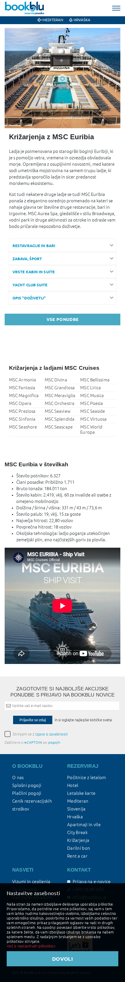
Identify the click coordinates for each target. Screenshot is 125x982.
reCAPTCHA (33, 742)
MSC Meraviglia (60, 395)
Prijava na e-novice (91, 881)
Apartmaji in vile (84, 824)
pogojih (54, 742)
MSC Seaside (92, 411)
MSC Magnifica (24, 395)
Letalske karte (81, 793)
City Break (77, 832)
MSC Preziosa (22, 411)
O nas (18, 777)
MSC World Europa (91, 429)
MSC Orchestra (59, 403)
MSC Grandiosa (60, 387)
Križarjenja (78, 840)
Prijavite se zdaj (32, 720)
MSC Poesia (91, 403)
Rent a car (77, 856)
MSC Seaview (58, 411)
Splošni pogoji (26, 785)
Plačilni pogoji (27, 793)
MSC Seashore (23, 426)
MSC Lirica (90, 387)
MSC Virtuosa (93, 419)
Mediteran (52, 20)
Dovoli (62, 959)
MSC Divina (56, 379)
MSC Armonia (22, 379)
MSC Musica (92, 395)
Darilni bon (78, 848)
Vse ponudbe (62, 319)
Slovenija (76, 808)
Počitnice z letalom (86, 777)
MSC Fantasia (22, 387)
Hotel (72, 785)
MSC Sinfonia (22, 419)
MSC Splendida (59, 419)
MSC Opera (20, 403)
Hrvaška (81, 20)
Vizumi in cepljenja (31, 881)
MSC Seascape (59, 426)
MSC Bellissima (94, 379)
